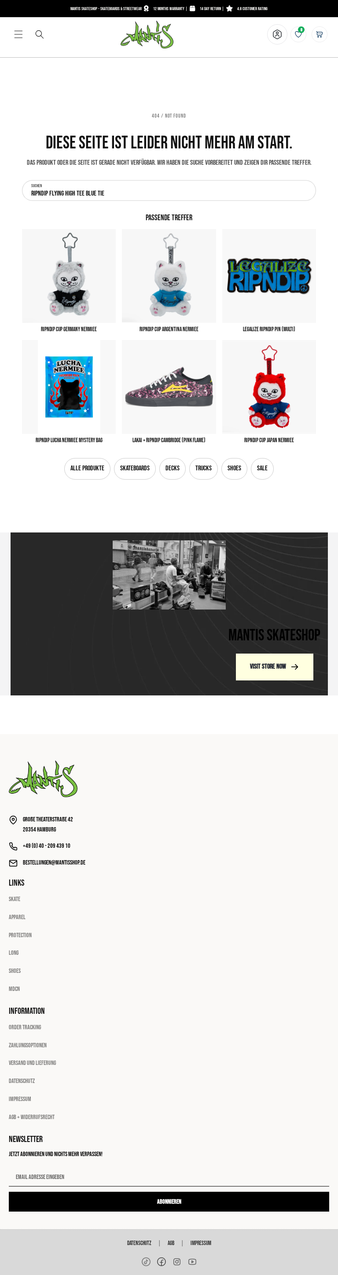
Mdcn (14, 989)
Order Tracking (25, 1027)
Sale (262, 468)
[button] (18, 34)
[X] (177, 1261)
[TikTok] (146, 1261)
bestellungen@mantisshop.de (54, 862)
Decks (172, 468)
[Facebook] (161, 1261)
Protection (20, 935)
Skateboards (135, 468)
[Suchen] (39, 34)
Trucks (203, 468)
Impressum (20, 1099)
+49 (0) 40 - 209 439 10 (46, 846)
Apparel (17, 917)
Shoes (234, 468)
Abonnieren (169, 1201)
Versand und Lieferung (32, 1063)
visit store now (268, 666)
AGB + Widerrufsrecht (32, 1117)
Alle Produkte (87, 468)
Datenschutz (22, 1081)
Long (13, 953)
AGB (171, 1243)
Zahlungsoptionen (28, 1045)
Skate (14, 899)
